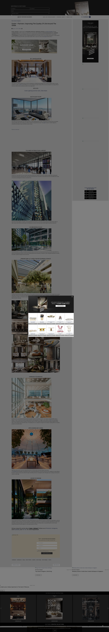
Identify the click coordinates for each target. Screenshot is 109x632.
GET (33, 323)
